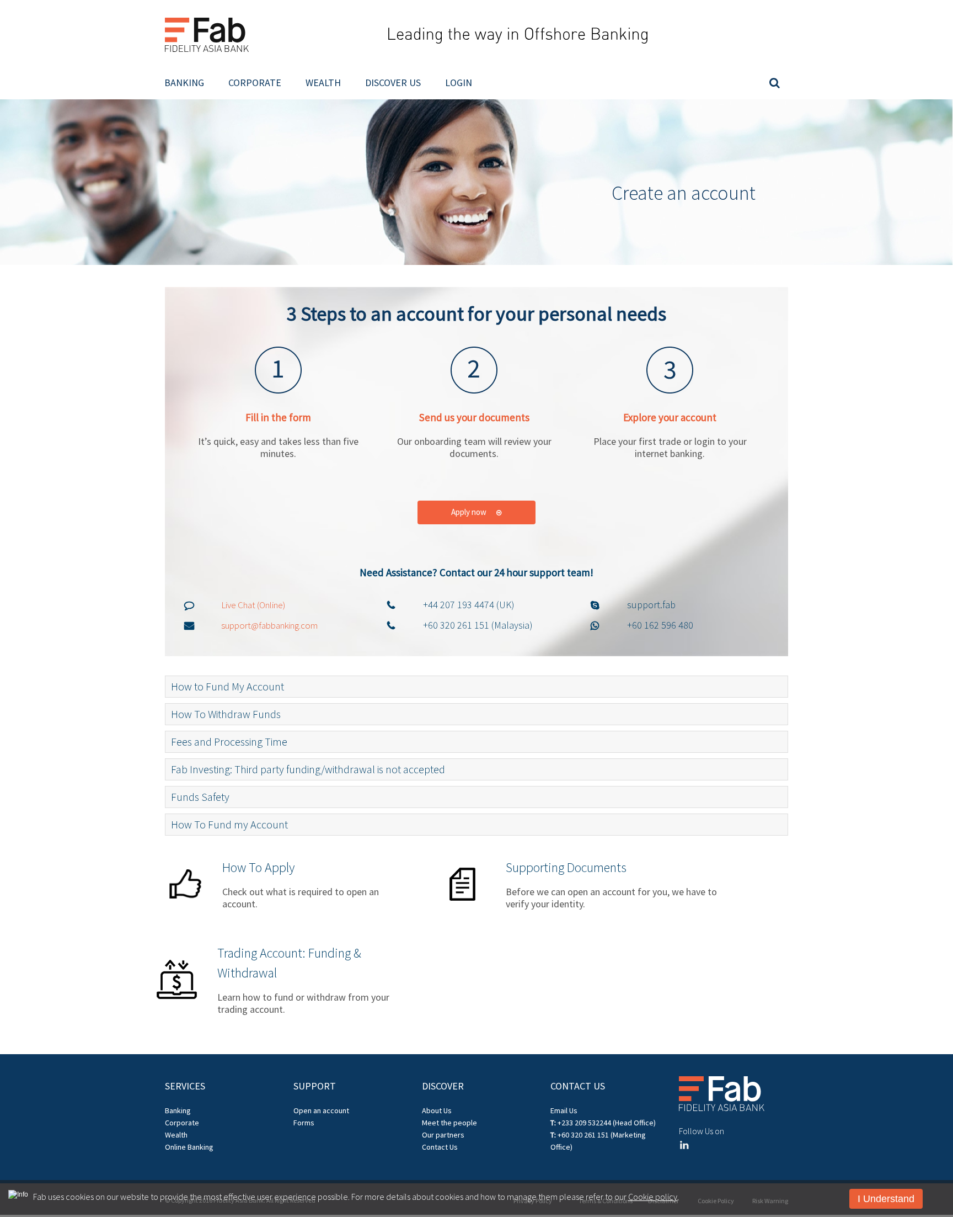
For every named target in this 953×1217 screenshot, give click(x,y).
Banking (184, 82)
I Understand (886, 1198)
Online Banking (189, 1147)
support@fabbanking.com (269, 625)
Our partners (443, 1135)
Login (458, 82)
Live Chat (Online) (253, 605)
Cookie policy (652, 1196)
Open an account (321, 1110)
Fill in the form (278, 417)
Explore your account (669, 417)
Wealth (323, 82)
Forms (303, 1123)
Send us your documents (474, 417)
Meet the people (449, 1123)
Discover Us (393, 82)
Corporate (254, 82)
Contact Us (440, 1147)
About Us (437, 1110)
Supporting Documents (566, 867)
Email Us (563, 1110)
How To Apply (258, 867)
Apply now (469, 512)
